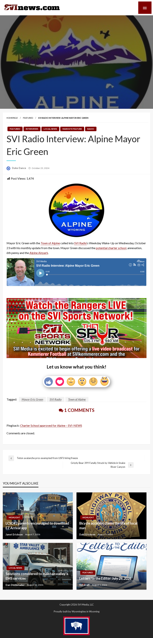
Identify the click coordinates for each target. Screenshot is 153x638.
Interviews (32, 129)
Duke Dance (19, 168)
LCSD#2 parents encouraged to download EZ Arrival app (37, 525)
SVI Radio (80, 243)
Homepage (12, 118)
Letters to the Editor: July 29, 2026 (105, 578)
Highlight (14, 517)
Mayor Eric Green (32, 399)
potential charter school (111, 248)
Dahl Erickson (87, 534)
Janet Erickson (14, 534)
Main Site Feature (72, 129)
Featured (28, 118)
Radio (90, 129)
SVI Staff (84, 584)
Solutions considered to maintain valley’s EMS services (37, 576)
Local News (50, 129)
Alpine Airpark (38, 253)
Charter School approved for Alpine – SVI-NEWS (51, 425)
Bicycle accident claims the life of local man (108, 525)
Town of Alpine (50, 243)
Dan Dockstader (15, 584)
